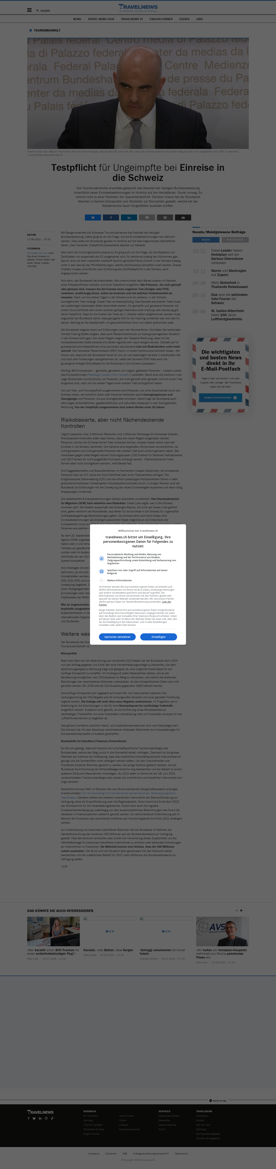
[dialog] (138, 584)
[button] (138, 580)
